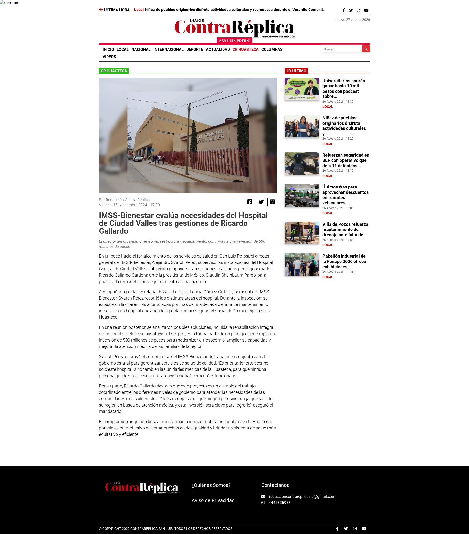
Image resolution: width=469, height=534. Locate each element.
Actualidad (218, 49)
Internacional (168, 49)
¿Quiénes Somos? (211, 485)
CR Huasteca (246, 49)
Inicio (108, 49)
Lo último (296, 71)
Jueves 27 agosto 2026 (352, 19)
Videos (109, 56)
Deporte (194, 49)
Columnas (272, 49)
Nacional (141, 49)
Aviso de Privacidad (213, 500)
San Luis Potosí (234, 41)
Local (123, 49)
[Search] (366, 48)
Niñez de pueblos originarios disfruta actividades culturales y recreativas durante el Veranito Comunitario (237, 10)
